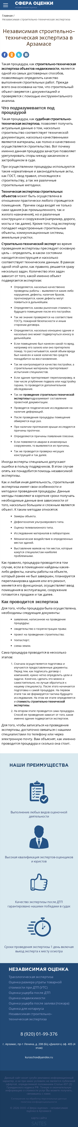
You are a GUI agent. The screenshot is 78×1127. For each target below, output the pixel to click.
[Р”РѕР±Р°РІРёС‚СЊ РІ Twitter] (19, 55)
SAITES (38, 1123)
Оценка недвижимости (27, 998)
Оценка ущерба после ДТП (29, 992)
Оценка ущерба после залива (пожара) (39, 1003)
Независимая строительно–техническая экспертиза (30, 1016)
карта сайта (39, 1118)
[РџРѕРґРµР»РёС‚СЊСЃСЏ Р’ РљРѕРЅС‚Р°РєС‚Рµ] (26, 55)
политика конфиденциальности (39, 1101)
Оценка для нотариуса (26, 1008)
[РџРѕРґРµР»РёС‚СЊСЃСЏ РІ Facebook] (5, 55)
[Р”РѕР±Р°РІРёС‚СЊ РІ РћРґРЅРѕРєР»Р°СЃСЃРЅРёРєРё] (12, 55)
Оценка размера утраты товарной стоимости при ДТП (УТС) (35, 985)
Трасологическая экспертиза (31, 977)
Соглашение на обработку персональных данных (39, 1098)
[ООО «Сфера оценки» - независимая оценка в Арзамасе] (34, 4)
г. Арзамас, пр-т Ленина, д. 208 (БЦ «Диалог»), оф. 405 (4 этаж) (39, 1046)
